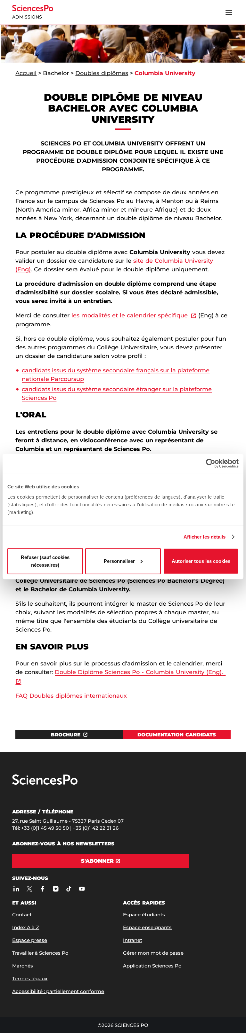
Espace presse (29, 940)
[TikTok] (69, 889)
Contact (22, 915)
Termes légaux (29, 978)
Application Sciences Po (152, 966)
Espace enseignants (147, 927)
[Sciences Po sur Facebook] (42, 889)
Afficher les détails (205, 537)
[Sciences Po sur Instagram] (56, 889)
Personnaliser (119, 560)
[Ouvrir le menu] (229, 12)
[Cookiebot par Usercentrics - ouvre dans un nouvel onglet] (211, 463)
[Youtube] (82, 889)
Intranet (132, 940)
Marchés (22, 966)
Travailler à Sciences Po (40, 953)
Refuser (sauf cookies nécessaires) (45, 560)
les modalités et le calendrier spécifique (129, 315)
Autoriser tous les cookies (201, 560)
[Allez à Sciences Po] (45, 783)
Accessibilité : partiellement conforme (58, 991)
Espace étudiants (144, 915)
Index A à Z (25, 927)
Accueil (26, 73)
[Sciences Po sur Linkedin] (16, 889)
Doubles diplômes (101, 73)
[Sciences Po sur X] (29, 889)
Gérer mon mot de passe (153, 953)
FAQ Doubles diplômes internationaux (71, 695)
